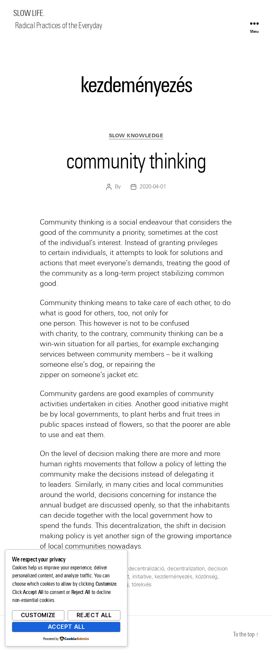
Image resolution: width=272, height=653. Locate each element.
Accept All (66, 626)
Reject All (94, 615)
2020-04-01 (153, 186)
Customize (38, 615)
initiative (142, 576)
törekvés (142, 584)
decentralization (186, 568)
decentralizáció (146, 568)
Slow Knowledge (136, 136)
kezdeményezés (173, 576)
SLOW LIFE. (28, 13)
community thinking (136, 160)
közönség (206, 576)
